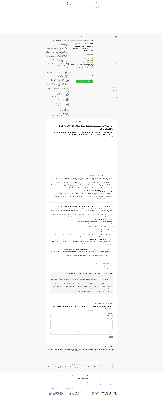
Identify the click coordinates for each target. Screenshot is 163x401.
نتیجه (98, 6)
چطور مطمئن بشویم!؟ (64, 69)
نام (79, 330)
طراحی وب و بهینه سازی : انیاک (111, 399)
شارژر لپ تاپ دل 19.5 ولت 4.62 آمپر (73, 366)
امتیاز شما (110, 313)
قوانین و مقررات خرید (97, 384)
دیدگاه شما (109, 318)
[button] (74, 81)
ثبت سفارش (99, 375)
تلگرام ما (111, 270)
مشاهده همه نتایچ (96, 7)
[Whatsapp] (50, 393)
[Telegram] (61, 393)
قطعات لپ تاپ (86, 36)
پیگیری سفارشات (113, 384)
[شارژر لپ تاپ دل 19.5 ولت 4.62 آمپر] (72, 356)
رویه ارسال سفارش (98, 378)
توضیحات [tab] (88, 121)
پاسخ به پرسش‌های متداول (111, 378)
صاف (92, 79)
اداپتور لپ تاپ (112, 364)
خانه (90, 36)
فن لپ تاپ (81, 36)
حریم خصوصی (113, 381)
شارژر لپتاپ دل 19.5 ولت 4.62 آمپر (90, 366)
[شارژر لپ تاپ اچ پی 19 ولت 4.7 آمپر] (54, 356)
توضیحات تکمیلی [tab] (82, 121)
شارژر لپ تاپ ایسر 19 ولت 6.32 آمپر (107, 366)
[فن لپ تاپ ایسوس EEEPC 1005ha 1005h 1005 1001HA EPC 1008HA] (105, 51)
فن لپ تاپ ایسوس (109, 175)
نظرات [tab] (75, 121)
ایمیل (110, 330)
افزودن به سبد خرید (84, 81)
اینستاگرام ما (110, 268)
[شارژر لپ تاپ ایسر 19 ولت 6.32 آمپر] (106, 356)
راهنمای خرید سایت (112, 375)
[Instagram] (54, 393)
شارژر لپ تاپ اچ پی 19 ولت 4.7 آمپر (55, 366)
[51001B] (105, 74)
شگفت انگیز (73, 364)
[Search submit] (98, 4)
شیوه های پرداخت (98, 381)
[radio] (92, 77)
